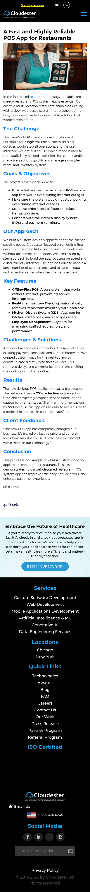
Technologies (45, 676)
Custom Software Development (45, 597)
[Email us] (56, 5)
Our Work (45, 716)
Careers (45, 703)
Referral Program (45, 737)
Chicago (45, 650)
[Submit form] (70, 851)
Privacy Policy (45, 870)
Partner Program (45, 730)
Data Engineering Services (45, 631)
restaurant (38, 97)
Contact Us (45, 710)
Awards (45, 682)
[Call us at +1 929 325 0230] (67, 5)
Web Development (45, 604)
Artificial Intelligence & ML (45, 618)
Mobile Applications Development (45, 611)
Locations (45, 642)
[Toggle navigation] (84, 14)
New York (45, 656)
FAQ (45, 696)
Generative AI (45, 625)
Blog (45, 689)
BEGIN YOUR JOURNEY (45, 566)
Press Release (45, 723)
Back (13, 505)
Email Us (22, 806)
